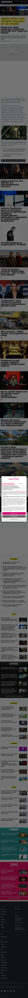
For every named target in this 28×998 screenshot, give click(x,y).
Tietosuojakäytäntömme (14, 519)
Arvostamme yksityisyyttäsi (8, 483)
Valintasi (20, 483)
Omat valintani (14, 516)
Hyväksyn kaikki (14, 513)
